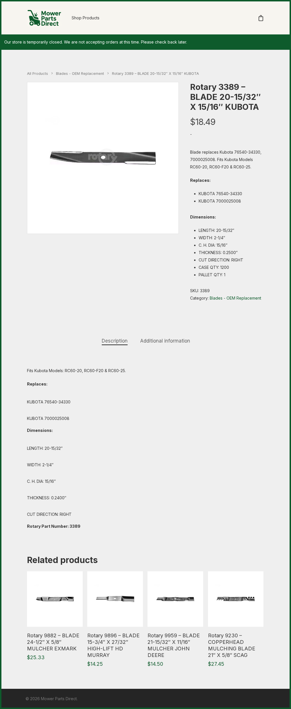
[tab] (114, 341)
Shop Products (85, 17)
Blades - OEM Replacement (80, 73)
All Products (37, 73)
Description (115, 341)
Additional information (165, 341)
